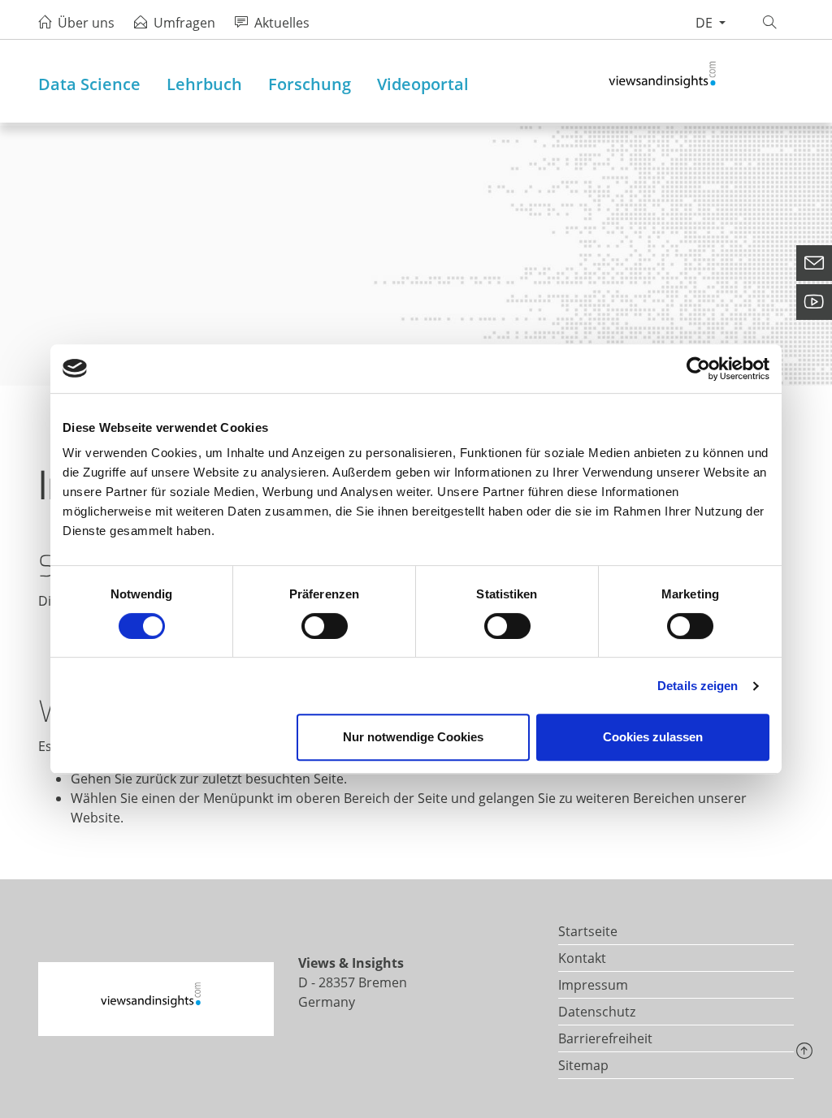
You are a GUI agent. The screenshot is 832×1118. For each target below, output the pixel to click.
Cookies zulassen (653, 737)
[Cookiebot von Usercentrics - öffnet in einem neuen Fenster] (698, 368)
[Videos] (814, 302)
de (706, 23)
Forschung (309, 84)
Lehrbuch (204, 84)
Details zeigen (697, 686)
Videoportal (423, 84)
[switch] (324, 626)
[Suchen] (772, 22)
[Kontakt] (814, 263)
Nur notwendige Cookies (413, 737)
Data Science (89, 84)
